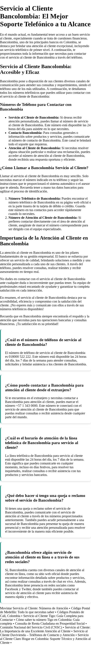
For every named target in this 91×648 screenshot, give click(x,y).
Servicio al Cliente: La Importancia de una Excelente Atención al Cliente (45, 629)
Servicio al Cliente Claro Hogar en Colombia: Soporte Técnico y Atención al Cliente (45, 638)
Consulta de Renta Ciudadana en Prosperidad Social (50, 623)
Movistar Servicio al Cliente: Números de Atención (34, 608)
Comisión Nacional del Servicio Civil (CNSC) (31, 627)
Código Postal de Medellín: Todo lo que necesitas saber (45, 610)
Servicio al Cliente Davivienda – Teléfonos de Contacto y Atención (44, 633)
